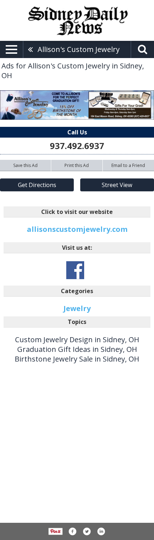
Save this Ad (25, 165)
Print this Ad (76, 165)
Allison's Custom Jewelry (79, 49)
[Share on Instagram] (101, 531)
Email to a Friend (128, 165)
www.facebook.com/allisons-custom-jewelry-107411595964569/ (75, 270)
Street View (117, 185)
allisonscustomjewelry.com (77, 229)
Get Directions (37, 185)
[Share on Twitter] (86, 531)
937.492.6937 (77, 146)
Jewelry (77, 308)
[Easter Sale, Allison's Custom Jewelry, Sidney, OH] (77, 105)
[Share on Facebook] (72, 531)
